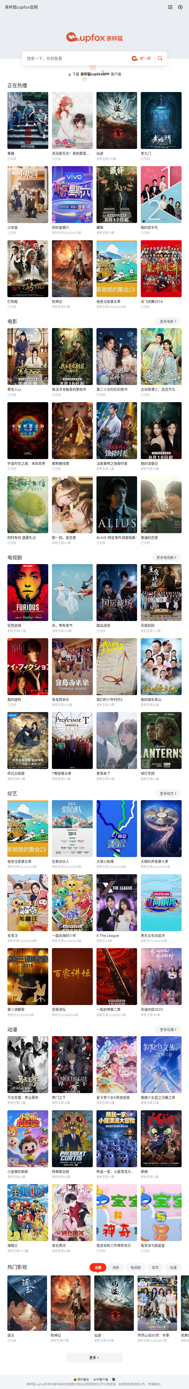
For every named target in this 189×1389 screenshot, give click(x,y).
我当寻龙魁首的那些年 (69, 389)
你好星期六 (60, 227)
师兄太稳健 (16, 773)
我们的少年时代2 (109, 699)
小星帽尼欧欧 (17, 1171)
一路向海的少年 (64, 935)
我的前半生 (149, 227)
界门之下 (59, 1097)
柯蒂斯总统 (60, 1171)
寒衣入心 (14, 389)
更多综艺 (167, 793)
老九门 (146, 153)
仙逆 (99, 153)
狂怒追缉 (14, 625)
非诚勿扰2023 (152, 1009)
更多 (92, 1357)
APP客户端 (100, 1379)
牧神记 (57, 301)
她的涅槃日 (149, 463)
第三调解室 (16, 1009)
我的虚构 (14, 699)
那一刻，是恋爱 (64, 537)
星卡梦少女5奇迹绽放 (113, 1097)
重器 (10, 153)
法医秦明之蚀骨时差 (111, 463)
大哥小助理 (105, 861)
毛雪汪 (12, 935)
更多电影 (167, 321)
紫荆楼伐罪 (60, 463)
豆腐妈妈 (148, 625)
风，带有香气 (62, 625)
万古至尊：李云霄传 (22, 1097)
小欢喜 (12, 227)
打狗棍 (12, 301)
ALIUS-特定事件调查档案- (116, 537)
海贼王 (12, 1245)
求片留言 (83, 1379)
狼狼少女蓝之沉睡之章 (158, 1097)
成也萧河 (59, 1245)
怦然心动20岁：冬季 (153, 1335)
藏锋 (99, 227)
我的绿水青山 (151, 699)
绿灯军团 (148, 773)
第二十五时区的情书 (111, 389)
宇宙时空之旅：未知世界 (26, 463)
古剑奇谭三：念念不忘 (158, 389)
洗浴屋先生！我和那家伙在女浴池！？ (72, 153)
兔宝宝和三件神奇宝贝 (113, 1245)
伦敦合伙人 (60, 861)
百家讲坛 (59, 1009)
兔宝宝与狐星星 (153, 1245)
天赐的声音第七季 (154, 861)
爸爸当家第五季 (108, 301)
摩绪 (144, 1171)
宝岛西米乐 (60, 699)
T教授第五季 (61, 773)
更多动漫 (167, 1029)
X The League (107, 935)
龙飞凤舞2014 (152, 301)
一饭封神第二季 (108, 1009)
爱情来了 (103, 773)
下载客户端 (96, 74)
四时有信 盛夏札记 (21, 537)
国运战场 (103, 625)
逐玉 (10, 1335)
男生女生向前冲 (153, 935)
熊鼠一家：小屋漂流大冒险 (116, 1171)
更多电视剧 (165, 557)
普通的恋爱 (149, 537)
